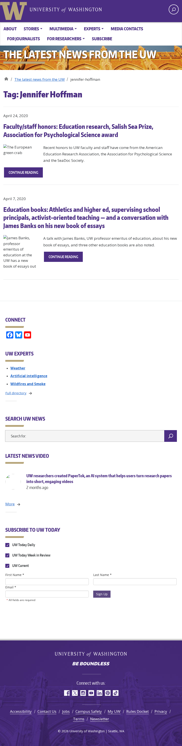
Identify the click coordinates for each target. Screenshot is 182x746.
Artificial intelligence (28, 376)
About (10, 28)
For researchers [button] (64, 38)
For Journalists (23, 38)
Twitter (75, 693)
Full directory (15, 393)
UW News (6, 77)
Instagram (83, 693)
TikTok (116, 693)
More (10, 503)
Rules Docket (137, 711)
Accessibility (21, 711)
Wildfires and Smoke (28, 384)
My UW (114, 711)
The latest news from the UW (39, 79)
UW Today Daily (23, 545)
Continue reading (26, 174)
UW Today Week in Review (31, 555)
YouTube (91, 693)
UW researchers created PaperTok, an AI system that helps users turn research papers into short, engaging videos (99, 481)
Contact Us (47, 711)
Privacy (160, 711)
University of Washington (14, 10)
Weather (17, 368)
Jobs (66, 711)
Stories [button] (31, 28)
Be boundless (91, 664)
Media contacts (127, 28)
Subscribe (102, 38)
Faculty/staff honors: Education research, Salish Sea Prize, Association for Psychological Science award (78, 130)
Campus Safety (88, 711)
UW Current (20, 565)
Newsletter (99, 718)
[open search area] (174, 9)
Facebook (66, 693)
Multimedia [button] (61, 28)
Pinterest (108, 693)
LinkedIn (99, 693)
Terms (78, 718)
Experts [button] (92, 28)
